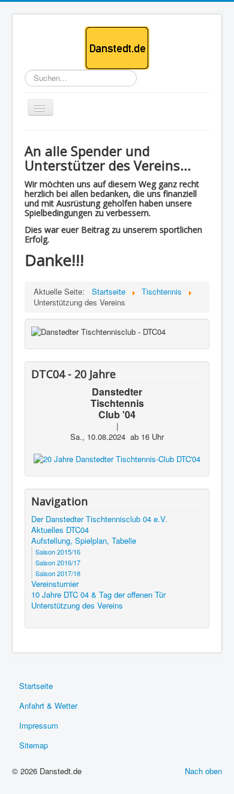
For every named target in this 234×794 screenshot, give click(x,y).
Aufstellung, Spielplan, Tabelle (83, 540)
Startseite (36, 685)
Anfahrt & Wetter (48, 705)
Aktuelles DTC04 (60, 530)
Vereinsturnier (55, 584)
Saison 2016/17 (57, 562)
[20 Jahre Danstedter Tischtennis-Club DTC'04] (117, 458)
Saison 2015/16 (57, 551)
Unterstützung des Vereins (77, 605)
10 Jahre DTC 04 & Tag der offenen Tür (98, 594)
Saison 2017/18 (57, 573)
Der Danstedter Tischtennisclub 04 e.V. (99, 519)
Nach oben (203, 771)
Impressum (38, 725)
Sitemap (33, 745)
